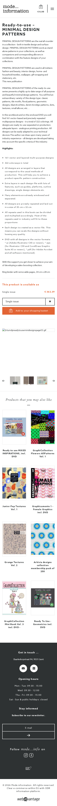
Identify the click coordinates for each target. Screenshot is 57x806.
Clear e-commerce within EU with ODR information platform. (28, 790)
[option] (28, 350)
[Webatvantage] (28, 799)
